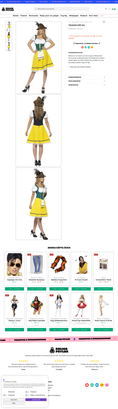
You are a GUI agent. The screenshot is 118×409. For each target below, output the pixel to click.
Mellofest (62, 277)
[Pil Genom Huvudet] (81, 264)
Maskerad (18, 277)
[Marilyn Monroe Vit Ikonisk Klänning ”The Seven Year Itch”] (103, 305)
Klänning (99, 318)
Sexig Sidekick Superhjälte (36, 320)
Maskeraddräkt (72, 28)
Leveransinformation (74, 77)
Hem (69, 22)
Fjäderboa (56, 277)
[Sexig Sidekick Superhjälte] (36, 305)
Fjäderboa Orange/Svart (59, 280)
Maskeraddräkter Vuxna (86, 22)
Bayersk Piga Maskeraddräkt (81, 320)
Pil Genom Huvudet (81, 280)
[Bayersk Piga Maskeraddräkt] (81, 305)
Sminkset (103, 277)
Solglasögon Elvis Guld (14, 280)
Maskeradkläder (76, 22)
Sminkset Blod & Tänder (103, 280)
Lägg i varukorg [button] (14, 289)
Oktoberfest (80, 28)
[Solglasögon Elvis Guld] (14, 264)
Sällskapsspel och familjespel (51, 395)
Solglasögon (11, 277)
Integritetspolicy (42, 378)
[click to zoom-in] (38, 57)
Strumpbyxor (34, 277)
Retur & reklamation (74, 81)
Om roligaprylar (73, 85)
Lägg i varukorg (14, 329)
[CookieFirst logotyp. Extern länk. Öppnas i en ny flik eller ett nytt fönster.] (4, 380)
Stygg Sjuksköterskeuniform (58, 320)
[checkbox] (5, 392)
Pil (78, 277)
